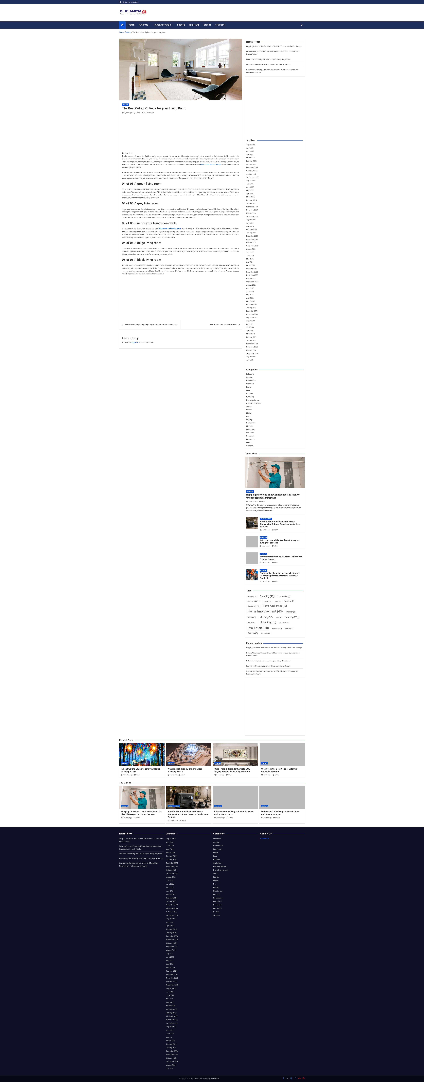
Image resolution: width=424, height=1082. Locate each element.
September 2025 (252, 177)
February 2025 (251, 200)
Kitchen (249, 410)
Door (248, 390)
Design (131, 25)
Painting (125, 104)
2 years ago (220, 775)
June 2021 (250, 327)
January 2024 (251, 233)
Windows (249, 446)
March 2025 (250, 197)
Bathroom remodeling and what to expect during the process (268, 59)
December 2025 (252, 168)
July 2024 (249, 223)
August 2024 (251, 220)
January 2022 (251, 308)
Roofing (207, 25)
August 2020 (251, 357)
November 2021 (252, 314)
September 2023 (252, 246)
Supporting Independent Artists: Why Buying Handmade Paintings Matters (232, 770)
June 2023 (250, 256)
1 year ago (173, 775)
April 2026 (250, 155)
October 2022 (251, 278)
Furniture (143, 25)
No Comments (149, 113)
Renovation (250, 436)
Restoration (250, 439)
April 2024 (250, 226)
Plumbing (249, 426)
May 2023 (249, 259)
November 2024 (252, 210)
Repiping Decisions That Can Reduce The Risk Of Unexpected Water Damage (274, 46)
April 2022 (250, 298)
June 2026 (250, 151)
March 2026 (250, 158)
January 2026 (251, 164)
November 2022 (252, 275)
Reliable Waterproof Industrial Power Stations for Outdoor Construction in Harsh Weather (280, 524)
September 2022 (252, 282)
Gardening (250, 397)
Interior (181, 25)
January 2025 (251, 203)
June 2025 (250, 187)
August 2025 (251, 181)
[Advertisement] (180, 132)
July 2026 (249, 148)
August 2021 (251, 321)
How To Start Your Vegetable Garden (223, 325)
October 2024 (251, 213)
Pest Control (251, 423)
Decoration (250, 384)
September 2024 (252, 216)
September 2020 (252, 353)
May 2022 (249, 295)
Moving (249, 413)
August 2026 (251, 145)
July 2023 (249, 252)
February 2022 (251, 305)
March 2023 (250, 265)
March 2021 (250, 334)
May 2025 (249, 190)
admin (138, 113)
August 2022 (251, 285)
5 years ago (128, 113)
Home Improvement (162, 25)
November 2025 (252, 171)
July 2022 (249, 288)
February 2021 (251, 337)
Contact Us (220, 25)
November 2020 (252, 347)
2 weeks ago (266, 530)
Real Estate (194, 25)
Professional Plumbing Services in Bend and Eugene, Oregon (268, 64)
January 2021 (251, 340)
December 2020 (252, 344)
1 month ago (266, 546)
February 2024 (251, 230)
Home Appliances (252, 400)
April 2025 (250, 194)
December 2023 (252, 236)
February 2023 (251, 269)
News (248, 416)
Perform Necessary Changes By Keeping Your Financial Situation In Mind (151, 325)
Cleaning (249, 377)
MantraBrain (215, 1079)
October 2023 (251, 243)
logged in (135, 342)
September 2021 (252, 318)
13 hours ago (252, 501)
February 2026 (251, 161)
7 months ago (127, 775)
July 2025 (249, 184)
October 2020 (251, 350)
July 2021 (249, 324)
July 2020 (249, 360)
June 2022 (250, 292)
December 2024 (252, 207)
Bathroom (250, 374)
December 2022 (252, 272)
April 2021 (250, 331)
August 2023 (251, 249)
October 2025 (251, 174)
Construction (251, 381)
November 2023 (252, 239)
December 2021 (252, 311)
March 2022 (250, 301)
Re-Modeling (250, 429)
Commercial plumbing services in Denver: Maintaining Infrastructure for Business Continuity (280, 576)
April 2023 (250, 262)
